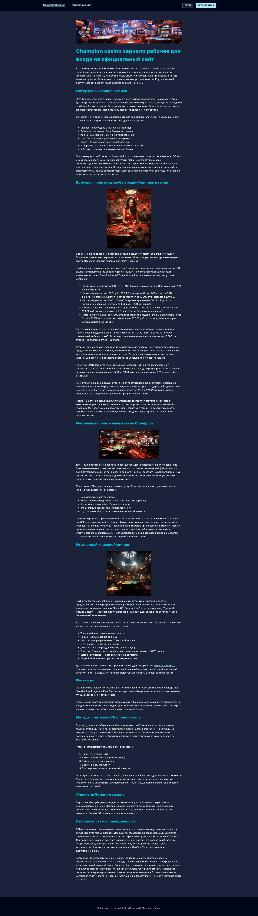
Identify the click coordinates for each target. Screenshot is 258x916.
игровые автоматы (164, 665)
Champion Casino (81, 5)
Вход (188, 5)
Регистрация (206, 5)
